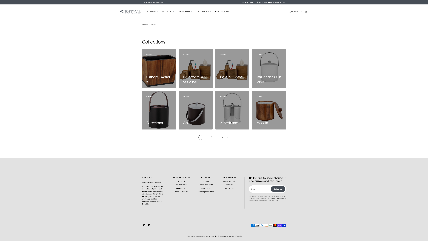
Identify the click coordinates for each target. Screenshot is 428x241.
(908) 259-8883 (262, 2)
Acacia (262, 122)
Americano (229, 122)
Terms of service (211, 236)
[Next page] (227, 137)
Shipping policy (223, 236)
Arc (186, 122)
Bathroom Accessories (195, 79)
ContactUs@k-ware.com (278, 2)
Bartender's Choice (269, 79)
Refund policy (200, 236)
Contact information (235, 236)
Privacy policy (190, 236)
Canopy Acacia (158, 79)
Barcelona (154, 122)
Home (144, 24)
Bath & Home (231, 77)
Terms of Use (275, 198)
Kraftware (153, 182)
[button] (293, 11)
